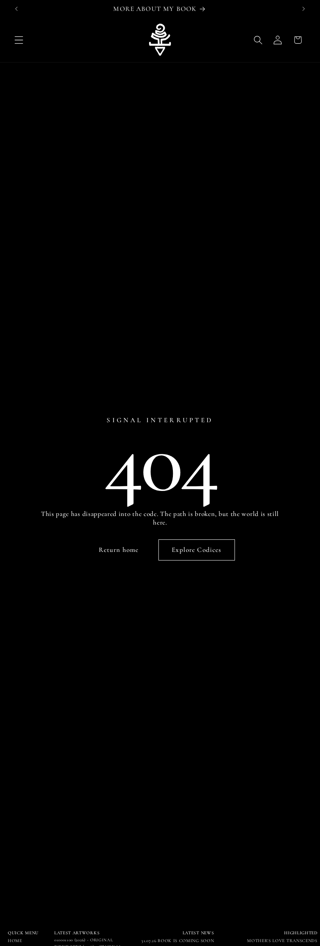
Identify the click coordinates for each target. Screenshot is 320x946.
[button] (19, 40)
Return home (119, 550)
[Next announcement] (303, 9)
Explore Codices (196, 550)
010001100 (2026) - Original (83, 939)
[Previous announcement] (16, 9)
